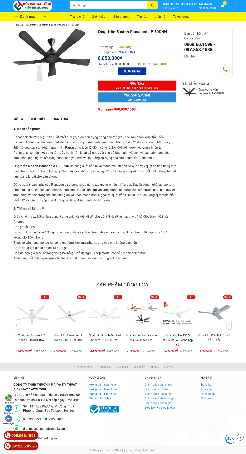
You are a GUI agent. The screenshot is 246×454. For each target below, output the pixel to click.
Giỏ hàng (206, 398)
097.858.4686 (55, 419)
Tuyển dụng (181, 16)
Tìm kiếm (207, 389)
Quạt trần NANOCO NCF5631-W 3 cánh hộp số (178, 339)
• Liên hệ (168, 366)
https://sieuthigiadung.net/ (41, 438)
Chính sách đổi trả (156, 389)
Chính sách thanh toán (159, 394)
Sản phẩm (120, 16)
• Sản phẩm (138, 366)
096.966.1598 (33, 419)
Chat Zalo (8, 413)
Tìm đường (8, 402)
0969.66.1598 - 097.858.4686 (180, 4)
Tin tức (142, 16)
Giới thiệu (99, 16)
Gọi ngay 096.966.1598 (117, 109)
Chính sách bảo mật (157, 403)
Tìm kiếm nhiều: (84, 366)
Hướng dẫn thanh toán (102, 389)
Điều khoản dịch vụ (100, 398)
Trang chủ (77, 16)
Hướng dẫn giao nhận (102, 394)
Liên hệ (160, 16)
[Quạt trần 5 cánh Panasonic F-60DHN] (189, 92)
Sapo (153, 450)
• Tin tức (154, 366)
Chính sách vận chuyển (159, 384)
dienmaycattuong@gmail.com (44, 428)
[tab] (18, 119)
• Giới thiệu (121, 366)
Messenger (8, 423)
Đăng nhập (208, 394)
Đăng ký (206, 384)
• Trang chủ (104, 366)
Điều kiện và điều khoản (160, 407)
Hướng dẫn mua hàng (102, 384)
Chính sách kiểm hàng (159, 398)
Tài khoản (205, 4)
